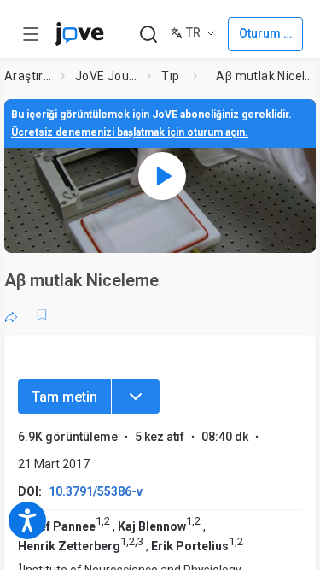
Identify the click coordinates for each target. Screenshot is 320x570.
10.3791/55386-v (96, 491)
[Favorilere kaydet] (42, 314)
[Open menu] (30, 34)
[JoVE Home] (79, 34)
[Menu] (136, 396)
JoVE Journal (107, 76)
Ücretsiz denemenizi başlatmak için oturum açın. (129, 132)
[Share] (11, 314)
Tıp (170, 76)
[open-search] (148, 34)
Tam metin (64, 397)
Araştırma (29, 76)
